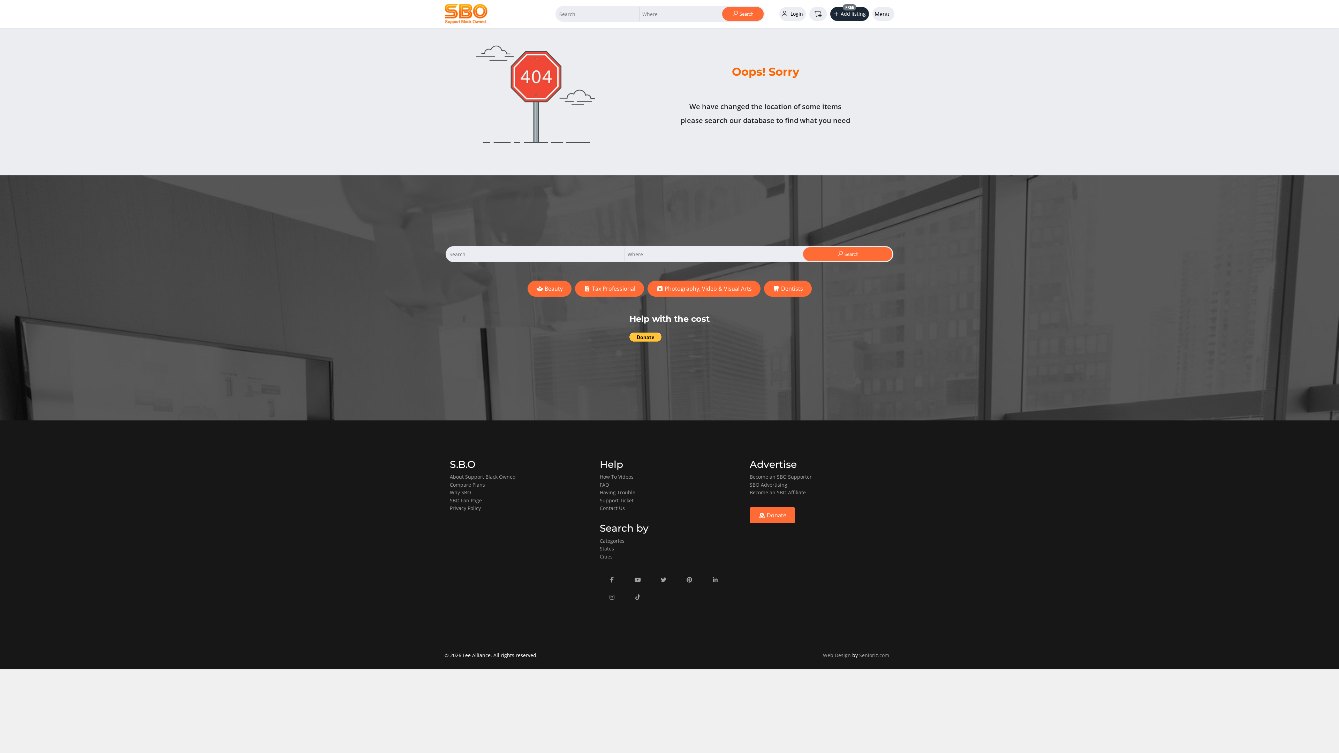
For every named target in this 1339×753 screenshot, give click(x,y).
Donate (775, 515)
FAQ (604, 484)
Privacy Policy (465, 508)
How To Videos (617, 476)
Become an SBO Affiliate (778, 492)
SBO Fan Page (466, 500)
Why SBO (460, 492)
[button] (849, 14)
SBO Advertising (768, 484)
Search (746, 14)
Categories (612, 541)
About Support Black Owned (483, 476)
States (607, 548)
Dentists (791, 288)
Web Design (837, 655)
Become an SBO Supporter (781, 476)
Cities (606, 556)
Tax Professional (613, 288)
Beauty (553, 288)
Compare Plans (467, 484)
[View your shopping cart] (818, 14)
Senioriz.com (874, 655)
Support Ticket (617, 500)
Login (796, 13)
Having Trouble (617, 492)
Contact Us (612, 508)
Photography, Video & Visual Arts (707, 288)
